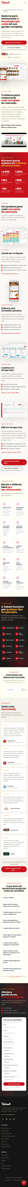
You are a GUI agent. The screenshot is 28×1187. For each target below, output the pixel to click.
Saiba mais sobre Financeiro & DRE (10, 452)
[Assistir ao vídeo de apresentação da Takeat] (14, 140)
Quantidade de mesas (8, 1053)
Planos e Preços (5, 1158)
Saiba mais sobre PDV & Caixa (9, 273)
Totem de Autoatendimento (8, 1136)
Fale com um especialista (15, 976)
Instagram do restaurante (11, 1076)
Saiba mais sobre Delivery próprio (10, 333)
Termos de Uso (8, 1180)
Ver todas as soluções (11, 468)
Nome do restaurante (8, 1042)
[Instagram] (2, 1119)
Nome (5, 1024)
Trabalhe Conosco (6, 1165)
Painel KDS (4, 1141)
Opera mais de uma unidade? (10, 1070)
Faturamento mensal (8, 1059)
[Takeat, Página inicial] (5, 2)
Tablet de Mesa (5, 1138)
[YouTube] (10, 1119)
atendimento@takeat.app (9, 1114)
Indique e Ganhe (5, 1168)
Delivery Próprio (5, 1144)
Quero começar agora (14, 1083)
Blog (2, 1163)
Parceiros (3, 1160)
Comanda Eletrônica (6, 1133)
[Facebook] (14, 1119)
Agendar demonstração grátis (11, 462)
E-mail (5, 1030)
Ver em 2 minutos (14, 47)
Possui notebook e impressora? (10, 1065)
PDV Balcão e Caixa (6, 1128)
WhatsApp (6, 1036)
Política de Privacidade (18, 1180)
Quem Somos (4, 1155)
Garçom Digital (5, 1130)
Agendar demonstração (13, 42)
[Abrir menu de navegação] (25, 2)
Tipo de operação (7, 1047)
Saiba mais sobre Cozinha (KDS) (10, 392)
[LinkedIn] (6, 1119)
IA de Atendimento (6, 1146)
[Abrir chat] (23, 1182)
